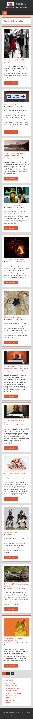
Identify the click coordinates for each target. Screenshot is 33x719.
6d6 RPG (21, 4)
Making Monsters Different (13, 532)
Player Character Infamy (12, 317)
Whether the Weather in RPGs (14, 60)
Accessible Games (10, 104)
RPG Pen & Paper (20, 62)
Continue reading (10, 83)
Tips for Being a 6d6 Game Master (16, 205)
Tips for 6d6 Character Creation (15, 259)
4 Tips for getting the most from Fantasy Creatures (15, 639)
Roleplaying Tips (10, 62)
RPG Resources (11, 698)
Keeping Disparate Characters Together (14, 474)
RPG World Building (12, 703)
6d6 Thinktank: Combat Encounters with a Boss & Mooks (16, 367)
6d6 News (9, 681)
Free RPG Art (10, 683)
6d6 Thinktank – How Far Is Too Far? (15, 421)
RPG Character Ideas (13, 690)
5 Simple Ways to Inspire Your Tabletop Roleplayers (14, 154)
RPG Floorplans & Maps (13, 693)
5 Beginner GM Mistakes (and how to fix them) (16, 585)
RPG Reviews (10, 700)
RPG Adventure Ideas (13, 688)
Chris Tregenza (16, 715)
